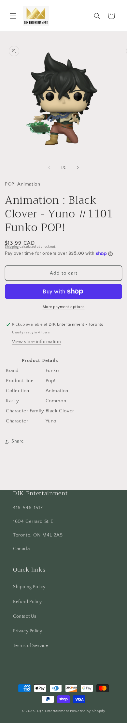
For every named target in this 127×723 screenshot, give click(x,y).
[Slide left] (49, 168)
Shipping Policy (29, 586)
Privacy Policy (27, 631)
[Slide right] (78, 168)
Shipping (12, 247)
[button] (13, 16)
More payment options (64, 307)
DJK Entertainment (53, 711)
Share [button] (17, 441)
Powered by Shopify (88, 711)
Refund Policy (27, 601)
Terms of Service (30, 645)
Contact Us (24, 616)
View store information (36, 341)
